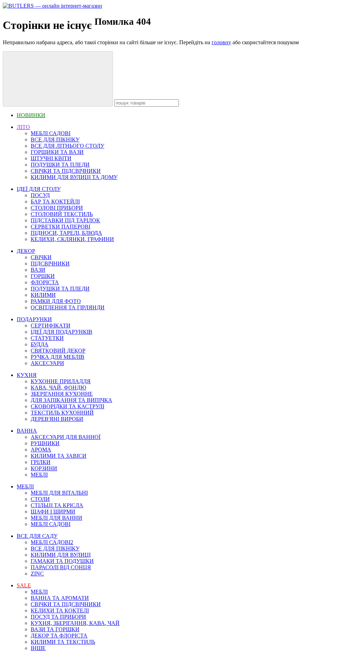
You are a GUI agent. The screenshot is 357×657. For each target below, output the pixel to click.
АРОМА (41, 450)
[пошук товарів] (58, 79)
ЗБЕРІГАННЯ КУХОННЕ (62, 394)
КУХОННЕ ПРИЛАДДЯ (61, 381)
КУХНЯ (27, 375)
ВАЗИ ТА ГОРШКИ (55, 629)
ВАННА (27, 431)
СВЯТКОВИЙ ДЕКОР (58, 351)
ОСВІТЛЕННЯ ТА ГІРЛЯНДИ (68, 307)
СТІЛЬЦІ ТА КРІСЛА (57, 505)
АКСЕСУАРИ (47, 363)
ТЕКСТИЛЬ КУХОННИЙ (62, 413)
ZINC (37, 574)
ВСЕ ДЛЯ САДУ (37, 536)
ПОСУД (40, 195)
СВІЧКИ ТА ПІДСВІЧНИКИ (66, 171)
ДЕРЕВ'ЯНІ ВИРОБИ (57, 419)
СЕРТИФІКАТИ (50, 325)
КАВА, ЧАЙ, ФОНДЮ (58, 388)
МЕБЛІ (39, 475)
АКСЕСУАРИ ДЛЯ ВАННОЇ (65, 437)
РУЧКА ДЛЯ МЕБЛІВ (57, 357)
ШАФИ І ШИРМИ (53, 512)
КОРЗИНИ (44, 468)
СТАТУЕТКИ (47, 338)
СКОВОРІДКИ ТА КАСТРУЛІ (67, 406)
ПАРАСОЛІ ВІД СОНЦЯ (61, 567)
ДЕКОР (26, 251)
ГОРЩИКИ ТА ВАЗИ (57, 152)
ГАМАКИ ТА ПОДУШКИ (62, 561)
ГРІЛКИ (41, 462)
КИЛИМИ (43, 295)
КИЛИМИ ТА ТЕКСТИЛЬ (63, 642)
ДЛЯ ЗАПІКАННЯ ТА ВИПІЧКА (71, 400)
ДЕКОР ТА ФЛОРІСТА (59, 636)
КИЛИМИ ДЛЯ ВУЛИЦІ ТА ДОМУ (74, 177)
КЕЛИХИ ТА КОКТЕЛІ (60, 610)
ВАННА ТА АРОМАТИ (60, 598)
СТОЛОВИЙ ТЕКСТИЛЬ (62, 214)
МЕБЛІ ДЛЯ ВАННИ (56, 518)
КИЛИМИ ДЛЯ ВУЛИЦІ (61, 555)
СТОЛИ (40, 499)
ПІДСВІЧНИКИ (50, 263)
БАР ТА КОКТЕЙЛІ (55, 201)
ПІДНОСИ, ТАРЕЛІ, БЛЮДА (66, 233)
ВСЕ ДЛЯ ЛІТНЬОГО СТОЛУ (67, 146)
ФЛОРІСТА (45, 282)
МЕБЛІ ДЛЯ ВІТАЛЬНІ (59, 493)
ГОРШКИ (43, 276)
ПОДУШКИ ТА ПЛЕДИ (60, 165)
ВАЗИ (38, 270)
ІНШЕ (38, 648)
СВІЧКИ (41, 257)
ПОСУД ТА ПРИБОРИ (58, 617)
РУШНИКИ (45, 443)
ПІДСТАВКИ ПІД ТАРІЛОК (65, 220)
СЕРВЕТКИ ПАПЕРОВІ (60, 227)
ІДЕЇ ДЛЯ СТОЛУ (39, 189)
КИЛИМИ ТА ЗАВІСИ (58, 456)
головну (221, 42)
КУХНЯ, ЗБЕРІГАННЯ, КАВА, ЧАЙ (75, 623)
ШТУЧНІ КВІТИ (51, 158)
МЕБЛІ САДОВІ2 (52, 542)
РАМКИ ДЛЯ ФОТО (56, 301)
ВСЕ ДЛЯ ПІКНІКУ (55, 139)
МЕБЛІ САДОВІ (50, 133)
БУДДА (39, 344)
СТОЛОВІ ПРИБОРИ (57, 208)
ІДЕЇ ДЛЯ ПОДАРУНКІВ (61, 332)
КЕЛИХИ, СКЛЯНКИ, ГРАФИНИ (72, 239)
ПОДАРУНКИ (34, 319)
